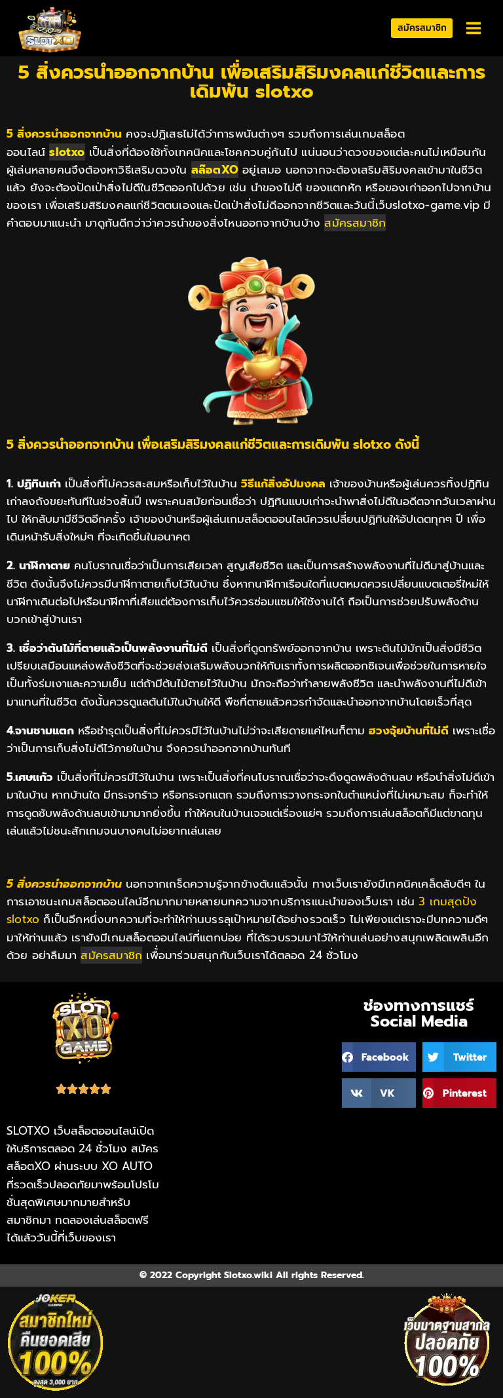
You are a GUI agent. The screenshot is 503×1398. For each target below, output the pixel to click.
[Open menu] (473, 28)
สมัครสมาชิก (422, 28)
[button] (379, 1057)
